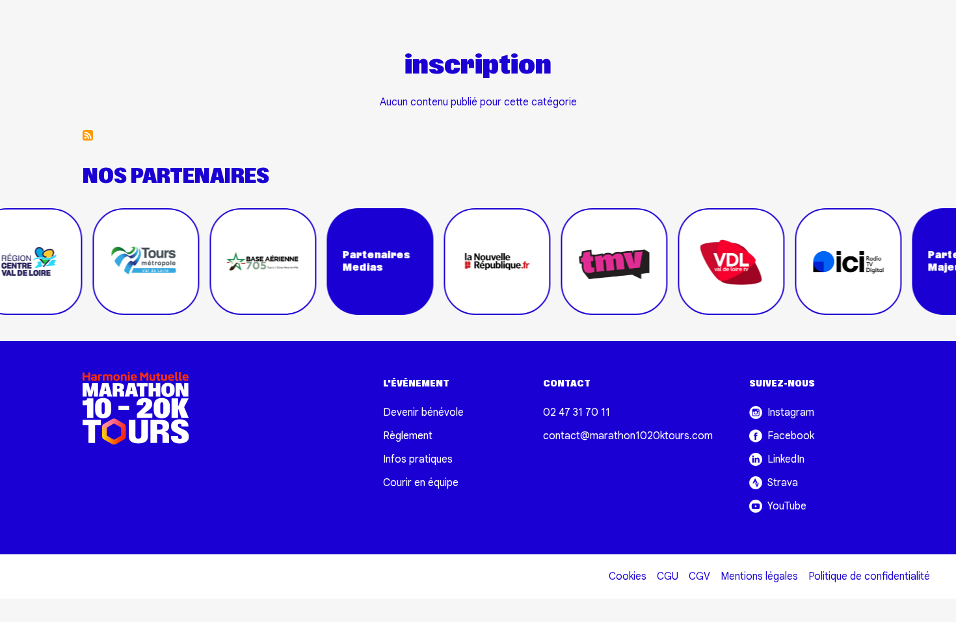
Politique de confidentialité (869, 576)
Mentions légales (759, 576)
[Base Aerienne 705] (253, 261)
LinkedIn (785, 459)
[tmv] (604, 261)
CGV (699, 576)
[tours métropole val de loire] (136, 261)
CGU (667, 576)
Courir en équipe (420, 482)
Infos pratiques (418, 459)
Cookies (627, 576)
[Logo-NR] (487, 261)
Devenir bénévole (423, 412)
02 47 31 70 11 (576, 412)
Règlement (407, 435)
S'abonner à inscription (88, 135)
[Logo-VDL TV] (722, 261)
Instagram (790, 412)
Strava (782, 482)
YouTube (786, 506)
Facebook (790, 435)
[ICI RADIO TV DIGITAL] (839, 261)
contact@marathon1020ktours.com (628, 435)
